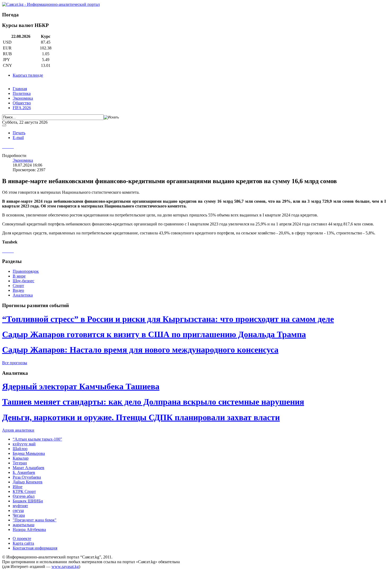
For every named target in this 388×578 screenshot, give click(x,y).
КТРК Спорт (24, 491)
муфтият (20, 505)
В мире (19, 276)
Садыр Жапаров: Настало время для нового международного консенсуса (140, 349)
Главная (20, 88)
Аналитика (23, 295)
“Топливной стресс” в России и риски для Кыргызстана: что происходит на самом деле (168, 319)
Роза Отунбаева (27, 477)
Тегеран (20, 463)
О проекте (22, 538)
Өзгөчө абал (24, 496)
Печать (19, 133)
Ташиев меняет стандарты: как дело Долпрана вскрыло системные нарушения (153, 401)
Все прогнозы (14, 362)
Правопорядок (26, 271)
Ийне (17, 486)
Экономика (23, 98)
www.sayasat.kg (65, 566)
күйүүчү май (24, 444)
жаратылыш (23, 524)
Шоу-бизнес (23, 281)
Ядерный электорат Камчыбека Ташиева (80, 386)
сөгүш (18, 510)
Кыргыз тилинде (28, 75)
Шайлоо (20, 448)
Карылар (21, 458)
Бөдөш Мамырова (29, 453)
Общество (22, 103)
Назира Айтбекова (29, 529)
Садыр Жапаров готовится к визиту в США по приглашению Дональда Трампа (154, 334)
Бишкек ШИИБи (28, 501)
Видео (18, 290)
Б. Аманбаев (24, 472)
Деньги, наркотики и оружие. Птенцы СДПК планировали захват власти (141, 417)
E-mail (18, 137)
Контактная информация (35, 548)
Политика (22, 93)
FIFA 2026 (22, 107)
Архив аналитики (18, 430)
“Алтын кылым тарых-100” (37, 439)
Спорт (18, 285)
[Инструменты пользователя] (4, 125)
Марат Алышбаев (28, 467)
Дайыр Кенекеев (27, 482)
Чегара (19, 515)
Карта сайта (23, 543)
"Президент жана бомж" (34, 520)
